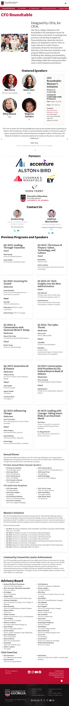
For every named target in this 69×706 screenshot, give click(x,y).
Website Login (59, 672)
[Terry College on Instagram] (32, 667)
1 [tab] (33, 145)
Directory (34, 686)
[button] (1, 136)
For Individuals (22, 8)
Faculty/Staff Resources (56, 670)
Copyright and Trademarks (55, 684)
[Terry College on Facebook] (40, 667)
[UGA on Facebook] (41, 695)
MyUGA (34, 688)
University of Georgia (16, 688)
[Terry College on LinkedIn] (29, 667)
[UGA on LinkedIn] (53, 695)
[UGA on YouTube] (50, 695)
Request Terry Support (56, 668)
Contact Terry (59, 666)
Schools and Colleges (37, 684)
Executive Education (8, 8)
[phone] (15, 225)
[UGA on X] (44, 695)
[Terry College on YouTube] (36, 667)
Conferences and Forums (49, 8)
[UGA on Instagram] (47, 695)
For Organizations (34, 8)
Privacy (50, 686)
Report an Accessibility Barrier (55, 690)
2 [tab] (35, 145)
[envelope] (18, 225)
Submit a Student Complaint (54, 688)
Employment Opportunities (38, 690)
